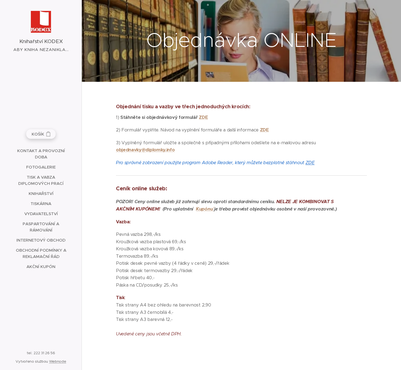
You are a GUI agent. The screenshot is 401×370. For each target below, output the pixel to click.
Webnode (57, 361)
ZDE (203, 117)
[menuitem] (41, 154)
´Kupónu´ (205, 209)
